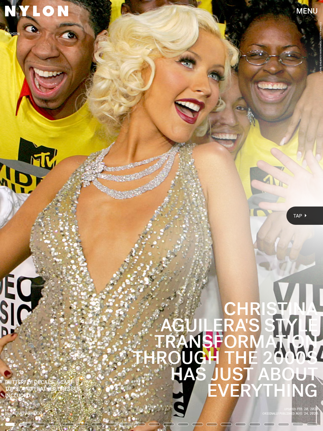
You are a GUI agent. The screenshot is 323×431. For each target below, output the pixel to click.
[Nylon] (36, 11)
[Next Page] (215, 215)
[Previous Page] (53, 215)
